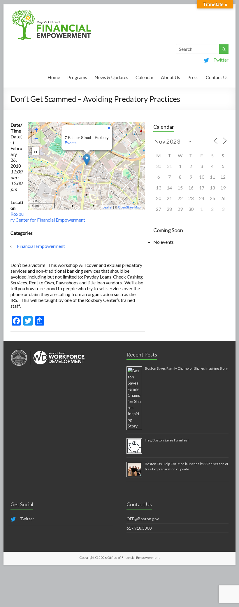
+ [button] (36, 129)
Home (54, 77)
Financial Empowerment (41, 246)
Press (192, 77)
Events (71, 142)
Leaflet (107, 207)
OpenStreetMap (129, 207)
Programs (77, 77)
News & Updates (111, 77)
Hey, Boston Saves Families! (167, 440)
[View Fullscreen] (137, 130)
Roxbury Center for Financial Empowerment (47, 216)
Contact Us (217, 77)
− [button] (36, 138)
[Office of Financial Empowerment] (51, 11)
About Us (170, 77)
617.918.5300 (139, 528)
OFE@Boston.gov (142, 518)
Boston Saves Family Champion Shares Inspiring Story (186, 368)
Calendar (145, 77)
